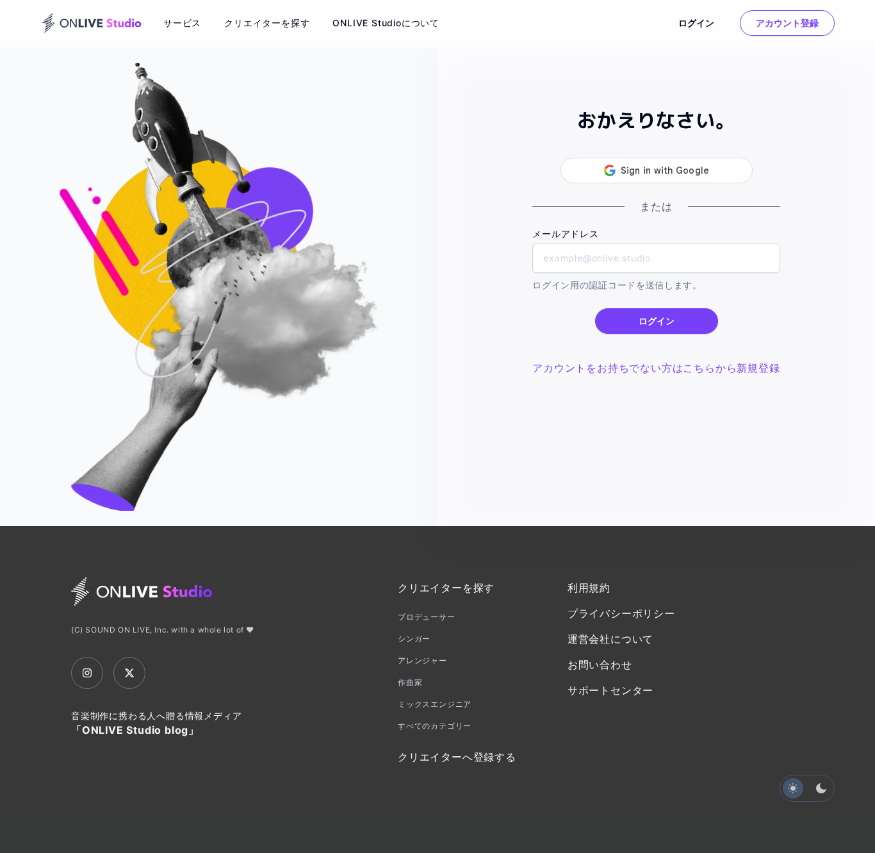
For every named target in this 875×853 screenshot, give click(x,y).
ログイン (696, 22)
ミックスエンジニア (434, 704)
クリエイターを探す (266, 22)
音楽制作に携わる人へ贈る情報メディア (156, 723)
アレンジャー (422, 660)
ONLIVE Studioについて (385, 22)
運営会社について (610, 639)
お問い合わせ (600, 664)
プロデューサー (426, 617)
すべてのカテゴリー (434, 726)
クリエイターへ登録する (457, 756)
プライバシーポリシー (621, 613)
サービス (182, 22)
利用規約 (589, 587)
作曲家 (410, 682)
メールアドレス (565, 233)
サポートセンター (610, 690)
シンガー (414, 638)
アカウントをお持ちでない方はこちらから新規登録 (656, 367)
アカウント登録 (787, 22)
